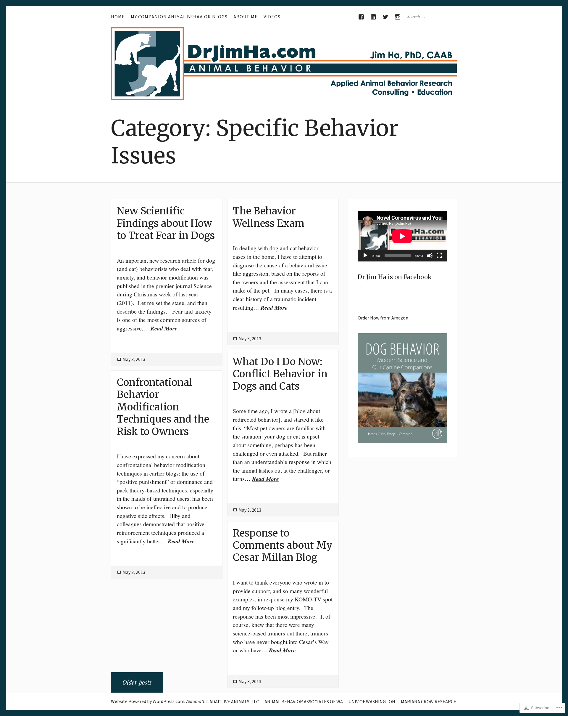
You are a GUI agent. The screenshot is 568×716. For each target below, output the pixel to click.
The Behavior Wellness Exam (268, 217)
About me (245, 17)
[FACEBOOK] (361, 17)
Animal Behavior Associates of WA (303, 701)
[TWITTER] (386, 17)
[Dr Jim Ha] (284, 63)
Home (118, 17)
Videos (272, 17)
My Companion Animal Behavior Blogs (179, 17)
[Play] (365, 256)
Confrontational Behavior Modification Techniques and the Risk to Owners (163, 407)
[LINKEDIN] (373, 17)
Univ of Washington (371, 701)
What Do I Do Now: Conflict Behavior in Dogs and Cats (280, 373)
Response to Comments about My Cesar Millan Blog (283, 545)
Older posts (137, 682)
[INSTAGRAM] (398, 17)
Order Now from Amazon (383, 318)
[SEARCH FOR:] (432, 16)
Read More (164, 328)
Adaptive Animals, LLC (234, 701)
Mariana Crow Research (429, 701)
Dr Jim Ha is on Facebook (395, 277)
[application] (402, 236)
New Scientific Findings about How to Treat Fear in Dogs (166, 223)
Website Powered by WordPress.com (147, 701)
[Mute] (430, 256)
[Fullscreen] (439, 256)
